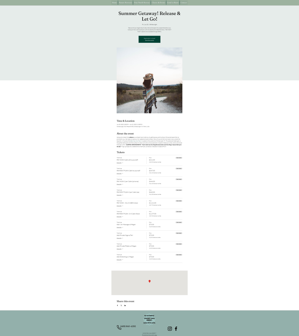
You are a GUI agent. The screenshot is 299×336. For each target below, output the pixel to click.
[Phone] (119, 327)
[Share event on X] (121, 305)
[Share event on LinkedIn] (125, 305)
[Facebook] (176, 328)
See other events (149, 40)
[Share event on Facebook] (117, 305)
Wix (156, 335)
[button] (158, 2)
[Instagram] (170, 328)
